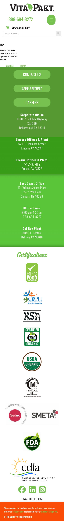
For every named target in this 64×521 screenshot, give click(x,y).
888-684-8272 (21, 19)
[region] (32, 511)
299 (2, 44)
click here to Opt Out (49, 511)
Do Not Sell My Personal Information (18, 516)
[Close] (61, 504)
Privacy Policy (18, 511)
